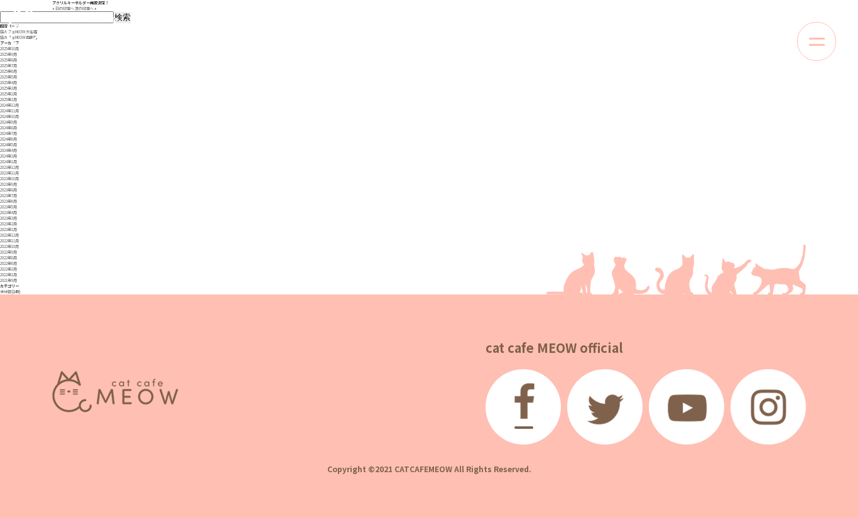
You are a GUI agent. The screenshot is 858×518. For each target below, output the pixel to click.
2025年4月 (8, 82)
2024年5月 (8, 145)
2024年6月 (8, 139)
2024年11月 (9, 111)
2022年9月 (8, 252)
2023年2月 (8, 224)
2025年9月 (8, 54)
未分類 (5, 291)
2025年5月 (8, 77)
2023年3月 (8, 218)
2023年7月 (8, 195)
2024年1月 (8, 162)
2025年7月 (8, 65)
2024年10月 (9, 116)
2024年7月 (8, 133)
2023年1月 (8, 229)
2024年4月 (8, 150)
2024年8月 (8, 128)
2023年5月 (8, 207)
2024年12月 (9, 105)
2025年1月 (8, 99)
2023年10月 (9, 178)
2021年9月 (8, 280)
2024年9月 (8, 122)
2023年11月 (9, 173)
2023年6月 (8, 201)
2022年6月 (8, 263)
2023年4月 (8, 212)
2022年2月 (8, 269)
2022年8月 (8, 258)
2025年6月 (8, 71)
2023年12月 (9, 167)
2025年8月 (8, 60)
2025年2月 (8, 94)
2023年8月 (8, 190)
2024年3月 (8, 156)
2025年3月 (8, 88)
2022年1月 (8, 275)
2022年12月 (9, 235)
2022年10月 (9, 246)
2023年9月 (8, 184)
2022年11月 (9, 241)
